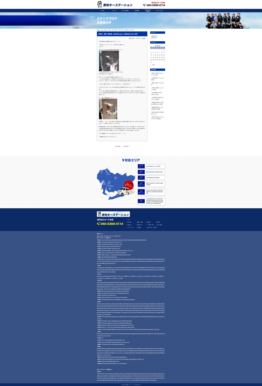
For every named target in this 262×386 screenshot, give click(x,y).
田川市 (104, 352)
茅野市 (127, 299)
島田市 (152, 316)
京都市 (102, 325)
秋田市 (108, 246)
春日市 (127, 350)
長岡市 (102, 291)
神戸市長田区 (126, 333)
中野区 (146, 267)
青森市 (110, 242)
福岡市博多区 (109, 348)
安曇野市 (118, 299)
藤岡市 (115, 257)
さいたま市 (118, 276)
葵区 (143, 316)
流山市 (156, 259)
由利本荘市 (118, 246)
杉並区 (161, 267)
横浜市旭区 (105, 282)
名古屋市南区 (158, 308)
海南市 (126, 327)
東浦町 (147, 191)
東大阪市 (126, 329)
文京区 (122, 267)
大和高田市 (120, 323)
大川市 (120, 352)
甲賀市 (130, 320)
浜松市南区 (134, 316)
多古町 (100, 263)
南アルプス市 (113, 297)
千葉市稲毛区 (127, 259)
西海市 (106, 357)
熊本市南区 (123, 359)
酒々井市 (111, 261)
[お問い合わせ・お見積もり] (148, 10)
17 (151, 57)
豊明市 (151, 177)
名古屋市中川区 (132, 303)
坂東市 (111, 252)
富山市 (127, 293)
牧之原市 (158, 316)
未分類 (143, 38)
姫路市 (98, 333)
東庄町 (111, 263)
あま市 (152, 203)
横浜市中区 (103, 284)
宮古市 (108, 244)
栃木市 (126, 254)
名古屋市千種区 (102, 305)
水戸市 (105, 252)
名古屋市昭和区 (119, 303)
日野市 (161, 269)
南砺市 (124, 293)
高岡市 (105, 293)
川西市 (155, 333)
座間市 (129, 286)
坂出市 (116, 342)
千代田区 (134, 267)
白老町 (128, 240)
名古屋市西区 (158, 303)
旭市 (109, 263)
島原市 (118, 357)
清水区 (141, 316)
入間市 (105, 276)
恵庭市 (115, 240)
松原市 (132, 329)
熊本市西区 (108, 359)
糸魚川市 (115, 291)
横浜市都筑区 (160, 282)
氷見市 (102, 293)
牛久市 (114, 252)
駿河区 (146, 316)
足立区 (98, 267)
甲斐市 (105, 297)
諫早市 (112, 357)
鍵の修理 (148, 222)
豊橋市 (157, 172)
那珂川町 (133, 352)
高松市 (119, 342)
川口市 (102, 276)
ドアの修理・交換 (150, 224)
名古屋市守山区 (153, 305)
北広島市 (109, 240)
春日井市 (151, 198)
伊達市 (125, 240)
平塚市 (135, 286)
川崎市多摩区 (160, 284)
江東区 (117, 267)
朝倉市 (98, 352)
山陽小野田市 (110, 340)
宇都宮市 (103, 254)
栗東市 (124, 320)
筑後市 (107, 352)
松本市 (124, 299)
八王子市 (110, 271)
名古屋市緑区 (103, 308)
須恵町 (161, 352)
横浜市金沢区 (127, 282)
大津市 (108, 320)
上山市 (118, 248)
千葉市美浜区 (133, 259)
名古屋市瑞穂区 (145, 308)
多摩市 (148, 269)
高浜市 (154, 177)
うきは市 (123, 352)
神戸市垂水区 (137, 333)
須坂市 (108, 299)
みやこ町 (103, 355)
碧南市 (157, 177)
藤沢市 (138, 286)
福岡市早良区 (114, 348)
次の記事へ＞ (126, 146)
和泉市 (149, 329)
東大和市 (155, 269)
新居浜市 (118, 344)
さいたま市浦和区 (106, 278)
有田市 (129, 327)
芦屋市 (99, 335)
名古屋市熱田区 (145, 303)
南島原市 (125, 357)
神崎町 (103, 263)
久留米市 (117, 350)
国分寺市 (136, 269)
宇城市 (139, 359)
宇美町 (143, 352)
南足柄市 (157, 286)
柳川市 (144, 350)
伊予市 (102, 344)
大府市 (151, 190)
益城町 (133, 359)
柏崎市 (108, 291)
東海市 (147, 190)
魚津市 (111, 293)
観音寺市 (103, 342)
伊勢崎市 (112, 257)
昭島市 (101, 271)
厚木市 (119, 286)
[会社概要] (136, 10)
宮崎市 (111, 361)
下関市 (105, 340)
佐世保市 (103, 357)
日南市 (117, 361)
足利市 (123, 254)
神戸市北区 (105, 333)
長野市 (105, 299)
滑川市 (108, 293)
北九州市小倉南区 (144, 348)
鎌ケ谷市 (134, 261)
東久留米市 (121, 269)
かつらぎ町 (107, 327)
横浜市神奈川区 (100, 282)
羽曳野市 (136, 329)
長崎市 (121, 357)
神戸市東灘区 (148, 333)
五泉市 (111, 291)
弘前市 (113, 242)
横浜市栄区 (143, 282)
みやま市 (116, 352)
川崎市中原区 (143, 284)
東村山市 (129, 269)
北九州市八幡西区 (137, 348)
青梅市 (114, 271)
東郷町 (149, 184)
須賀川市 (124, 250)
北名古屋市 (149, 312)
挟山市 (111, 276)
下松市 (123, 340)
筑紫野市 (131, 350)
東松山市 (98, 276)
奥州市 (117, 244)
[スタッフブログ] (159, 10)
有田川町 (132, 327)
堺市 (143, 329)
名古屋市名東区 (128, 305)
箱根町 (122, 288)
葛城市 (127, 323)
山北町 (116, 288)
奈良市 (102, 323)
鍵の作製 (158, 222)
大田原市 (107, 254)
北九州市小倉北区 (152, 348)
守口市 (155, 329)
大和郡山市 (109, 323)
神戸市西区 (143, 333)
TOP (128, 219)
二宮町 (104, 288)
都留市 (126, 297)
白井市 (137, 261)
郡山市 (121, 250)
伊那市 (130, 299)
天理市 (113, 323)
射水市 (114, 293)
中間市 (110, 352)
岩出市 (115, 327)
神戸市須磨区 (132, 333)
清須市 (156, 200)
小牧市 (158, 198)
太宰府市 (148, 350)
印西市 (146, 261)
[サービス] (114, 10)
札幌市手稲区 (143, 240)
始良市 (103, 363)
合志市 (130, 359)
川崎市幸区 (138, 284)
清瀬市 (117, 269)
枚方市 (102, 329)
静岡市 (138, 316)
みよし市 (155, 166)
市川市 (105, 259)
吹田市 (116, 329)
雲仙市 (115, 357)
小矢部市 (118, 293)
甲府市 (108, 297)
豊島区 (128, 267)
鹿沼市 (114, 254)
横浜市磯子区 (116, 282)
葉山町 (160, 286)
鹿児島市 (113, 363)
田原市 (161, 172)
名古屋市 (98, 303)
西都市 (108, 361)
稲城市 (145, 269)
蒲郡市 (151, 172)
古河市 (108, 252)
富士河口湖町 (121, 297)
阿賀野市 (127, 291)
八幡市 (121, 325)
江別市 (102, 240)
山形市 (115, 248)
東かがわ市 (127, 342)
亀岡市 (108, 325)
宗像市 (137, 350)
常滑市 (161, 190)
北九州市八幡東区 (105, 350)
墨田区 (110, 267)
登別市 (131, 240)
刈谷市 (147, 177)
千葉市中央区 (144, 259)
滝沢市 (102, 244)
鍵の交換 (129, 222)
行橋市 (151, 350)
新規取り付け (140, 224)
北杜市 (102, 297)
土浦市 (102, 252)
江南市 (146, 375)
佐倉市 (112, 259)
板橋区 (125, 267)
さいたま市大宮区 (145, 276)
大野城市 (141, 350)
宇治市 (118, 325)
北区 (120, 267)
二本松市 (113, 250)
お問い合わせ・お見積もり (152, 227)
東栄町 (155, 380)
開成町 (119, 288)
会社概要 (139, 227)
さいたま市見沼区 (131, 276)
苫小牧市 (122, 240)
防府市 (117, 340)
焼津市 (155, 316)
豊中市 (122, 329)
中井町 (107, 288)
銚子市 (114, 263)
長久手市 (155, 183)
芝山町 (155, 261)
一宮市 (147, 198)
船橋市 (102, 259)
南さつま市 (117, 363)
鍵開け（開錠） (140, 222)
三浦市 (113, 286)
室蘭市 (134, 240)
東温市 (105, 344)
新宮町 (99, 355)
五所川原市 (106, 242)
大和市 (122, 286)
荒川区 (104, 267)
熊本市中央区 (113, 359)
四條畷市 (113, 329)
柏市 (140, 261)
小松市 (108, 295)
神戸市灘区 (110, 333)
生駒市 (105, 323)
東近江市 (118, 320)
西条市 (114, 344)
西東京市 (113, 269)
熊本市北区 (103, 359)
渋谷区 (149, 267)
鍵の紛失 (129, 224)
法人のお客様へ (160, 224)
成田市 (152, 261)
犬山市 (155, 198)
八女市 (154, 350)
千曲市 (111, 299)
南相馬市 (109, 250)
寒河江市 (106, 248)
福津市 (101, 352)
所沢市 (108, 276)
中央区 (138, 267)
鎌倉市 (107, 286)
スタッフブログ (131, 227)
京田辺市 (128, 325)
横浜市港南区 (132, 282)
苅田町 (146, 352)
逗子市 (110, 286)
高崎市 (102, 257)
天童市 (112, 248)
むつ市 (102, 242)
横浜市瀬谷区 (148, 282)
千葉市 (100, 261)
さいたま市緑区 (159, 276)
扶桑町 (155, 202)
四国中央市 (122, 344)
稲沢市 (135, 312)
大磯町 (101, 288)
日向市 (105, 361)
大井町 (110, 288)
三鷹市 (106, 269)
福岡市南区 (104, 348)
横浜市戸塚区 (154, 282)
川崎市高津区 (149, 284)
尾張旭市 (149, 200)
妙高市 (118, 291)
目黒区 (152, 267)
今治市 (111, 344)
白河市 (128, 250)
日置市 (109, 363)
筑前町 (158, 352)
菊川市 (162, 316)
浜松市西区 (124, 316)
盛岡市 (105, 244)
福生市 (107, 271)
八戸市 (120, 242)
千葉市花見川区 (121, 259)
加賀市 (111, 295)
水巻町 (155, 352)
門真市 (158, 329)
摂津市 (152, 329)
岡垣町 (149, 352)
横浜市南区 (125, 284)
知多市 (154, 190)
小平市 (132, 269)
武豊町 (155, 191)
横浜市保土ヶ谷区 (113, 284)
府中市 (142, 269)
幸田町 (158, 166)
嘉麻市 (113, 352)
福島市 (105, 250)
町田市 (151, 269)
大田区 (158, 267)
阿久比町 (151, 191)
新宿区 (131, 267)
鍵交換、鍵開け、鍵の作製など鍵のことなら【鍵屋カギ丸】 (109, 235)
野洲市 (114, 320)
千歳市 (118, 240)
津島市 (159, 202)
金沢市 (105, 295)
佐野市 (117, 254)
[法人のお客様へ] (125, 10)
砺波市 (121, 293)
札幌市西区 (138, 240)
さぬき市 (123, 342)
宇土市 (136, 359)
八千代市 (121, 261)
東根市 (109, 248)
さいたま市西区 (152, 276)
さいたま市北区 (138, 276)
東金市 (162, 259)
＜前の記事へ (117, 146)
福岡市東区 (99, 348)
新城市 (146, 380)
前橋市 (105, 257)
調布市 (103, 269)
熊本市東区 (119, 359)
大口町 (152, 202)
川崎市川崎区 (133, 284)
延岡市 (102, 361)
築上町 (109, 355)
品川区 (155, 267)
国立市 (139, 269)
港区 (141, 267)
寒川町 (98, 288)
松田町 (113, 288)
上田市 (114, 299)
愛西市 (127, 378)
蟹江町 (159, 203)
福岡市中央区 (125, 348)
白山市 (114, 295)
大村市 (109, 357)
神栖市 (124, 252)
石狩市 (105, 240)
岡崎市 (100, 310)
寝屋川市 (106, 329)
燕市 (124, 291)
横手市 (114, 246)
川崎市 (128, 284)
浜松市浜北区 (114, 316)
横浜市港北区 (138, 282)
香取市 (106, 263)
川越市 (114, 276)
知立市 (147, 166)
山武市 (158, 261)
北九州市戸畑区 (112, 350)
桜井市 (124, 323)
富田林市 (139, 329)
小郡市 (157, 350)
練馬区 (143, 267)
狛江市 (100, 269)
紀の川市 (112, 327)
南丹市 (105, 325)
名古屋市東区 (133, 308)
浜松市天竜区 (104, 316)
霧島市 (106, 363)
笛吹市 (117, 297)
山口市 (102, 340)
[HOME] (102, 10)
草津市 (121, 320)
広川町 (106, 355)
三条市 (121, 291)
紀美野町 (122, 327)
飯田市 (133, 299)
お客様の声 (153, 36)
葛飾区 (101, 267)
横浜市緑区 (120, 284)
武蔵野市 (110, 269)
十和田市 (117, 242)
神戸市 (101, 333)
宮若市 (127, 352)
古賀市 (160, 350)
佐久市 (121, 299)
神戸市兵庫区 (120, 333)
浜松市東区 (119, 316)
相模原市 (116, 286)
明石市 (109, 335)
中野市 (102, 299)
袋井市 (100, 318)
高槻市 (109, 329)
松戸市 (153, 259)
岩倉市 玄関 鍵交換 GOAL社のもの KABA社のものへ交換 (117, 34)
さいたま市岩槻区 (124, 276)
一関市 (120, 244)
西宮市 (161, 333)
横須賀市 (103, 286)
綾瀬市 (132, 286)
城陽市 (124, 325)
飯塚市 (121, 350)
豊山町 (149, 202)
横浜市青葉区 (111, 282)
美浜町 (158, 191)
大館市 (102, 246)
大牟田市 (124, 350)
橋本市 (103, 327)
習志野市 (109, 259)
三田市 (152, 333)
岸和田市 (145, 329)
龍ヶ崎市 (121, 252)
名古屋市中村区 (115, 305)
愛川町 (163, 286)
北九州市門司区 (159, 348)
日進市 (151, 183)
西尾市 (147, 172)
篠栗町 (152, 352)
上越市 (105, 291)
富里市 (115, 261)
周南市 (120, 340)
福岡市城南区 (131, 348)
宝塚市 (158, 333)
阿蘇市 (127, 359)
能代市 (105, 246)
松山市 (108, 344)
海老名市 (126, 286)
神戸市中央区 (115, 333)
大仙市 (111, 246)
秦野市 (145, 286)
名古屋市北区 (109, 308)
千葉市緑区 (149, 259)
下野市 (129, 254)
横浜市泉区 (122, 282)
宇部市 (114, 340)
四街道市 (116, 259)
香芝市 (116, 323)
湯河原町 (128, 288)
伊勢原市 (149, 286)
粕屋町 (140, 352)
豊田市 (147, 183)
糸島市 (134, 350)
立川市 (158, 269)
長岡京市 (115, 325)
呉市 (102, 337)
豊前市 (130, 352)
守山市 (111, 320)
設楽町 (152, 380)
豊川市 (154, 172)
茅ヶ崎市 (142, 286)
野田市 (159, 259)
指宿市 (125, 363)
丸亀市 (113, 342)
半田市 (157, 190)
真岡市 (120, 254)
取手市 (117, 252)
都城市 (114, 361)
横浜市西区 (108, 284)
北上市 (114, 244)
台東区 (107, 267)
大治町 (155, 203)
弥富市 (149, 203)
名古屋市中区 (107, 303)
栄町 (149, 261)
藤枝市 (149, 316)
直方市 (163, 350)
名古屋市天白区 (121, 308)
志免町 (137, 352)
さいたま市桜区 (113, 278)
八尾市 (129, 329)
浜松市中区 (129, 316)
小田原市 (153, 286)
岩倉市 (153, 200)
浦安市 (125, 261)
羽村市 (104, 271)
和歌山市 (118, 327)
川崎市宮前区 (154, 284)
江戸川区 (113, 267)
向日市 (111, 325)
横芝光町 (161, 261)
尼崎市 (102, 335)
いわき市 (131, 250)
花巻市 (111, 244)
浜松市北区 (109, 316)
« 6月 (153, 64)
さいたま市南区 (120, 278)
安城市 (151, 166)
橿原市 (130, 323)
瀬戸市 (158, 183)
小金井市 (125, 269)
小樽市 (112, 240)
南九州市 (121, 363)
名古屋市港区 (141, 305)
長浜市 (102, 320)
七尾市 (102, 295)
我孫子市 (143, 261)
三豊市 (106, 342)
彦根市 (105, 320)
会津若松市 (117, 250)
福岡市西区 (120, 348)
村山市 (102, 248)
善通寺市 (110, 342)
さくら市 (111, 254)
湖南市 (127, 320)
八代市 (142, 359)
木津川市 (132, 325)
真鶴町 (125, 288)
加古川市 (106, 335)
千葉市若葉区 (138, 259)
